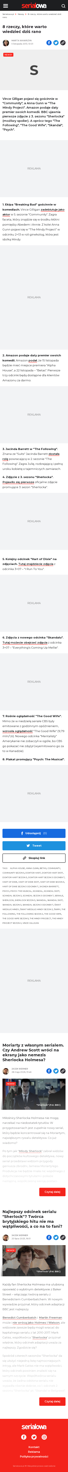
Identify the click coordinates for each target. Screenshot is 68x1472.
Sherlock (8, 900)
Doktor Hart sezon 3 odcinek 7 (46, 877)
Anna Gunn (32, 868)
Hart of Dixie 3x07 (28, 882)
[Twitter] (34, 1437)
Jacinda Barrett (49, 886)
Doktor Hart (33, 873)
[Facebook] (24, 1437)
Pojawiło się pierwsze (18, 482)
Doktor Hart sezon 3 (14, 877)
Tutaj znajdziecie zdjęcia (35, 564)
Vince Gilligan (31, 923)
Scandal (38, 891)
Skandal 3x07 (55, 900)
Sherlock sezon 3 (25, 900)
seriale (59, 895)
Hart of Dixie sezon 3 (52, 882)
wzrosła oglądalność (17, 731)
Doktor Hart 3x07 (52, 873)
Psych (5, 891)
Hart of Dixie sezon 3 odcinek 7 (20, 886)
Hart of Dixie (9, 882)
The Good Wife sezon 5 (15, 918)
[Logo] (34, 1426)
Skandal (41, 900)
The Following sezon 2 (30, 914)
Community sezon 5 (13, 873)
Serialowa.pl (8, 14)
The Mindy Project (40, 918)
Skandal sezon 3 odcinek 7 (38, 904)
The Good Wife (52, 914)
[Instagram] (44, 1437)
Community (54, 868)
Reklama (34, 1451)
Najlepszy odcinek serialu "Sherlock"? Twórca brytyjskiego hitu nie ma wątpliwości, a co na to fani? (32, 1219)
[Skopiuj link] (63, 43)
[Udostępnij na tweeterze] (56, 43)
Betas (43, 868)
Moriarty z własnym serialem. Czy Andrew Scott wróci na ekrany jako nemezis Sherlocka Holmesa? (33, 1052)
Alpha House (17, 868)
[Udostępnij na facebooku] (49, 43)
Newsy (21, 14)
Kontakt (34, 1447)
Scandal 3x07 (51, 891)
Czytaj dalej (52, 1191)
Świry (57, 909)
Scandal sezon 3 (12, 895)
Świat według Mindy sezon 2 (36, 909)
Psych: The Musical (21, 891)
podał (33, 360)
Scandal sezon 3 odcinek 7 (38, 895)
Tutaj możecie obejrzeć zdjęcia (24, 642)
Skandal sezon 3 (11, 904)
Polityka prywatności (34, 1456)
